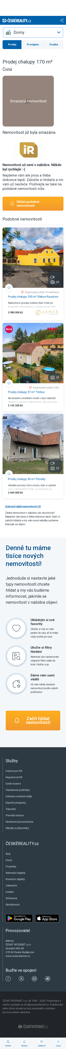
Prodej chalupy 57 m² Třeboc (26, 392)
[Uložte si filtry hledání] (16, 656)
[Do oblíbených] (9, 288)
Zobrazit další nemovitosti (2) (23, 506)
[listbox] (33, 32)
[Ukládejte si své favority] (16, 628)
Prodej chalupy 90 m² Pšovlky (26, 479)
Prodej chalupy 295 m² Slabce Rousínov (33, 296)
